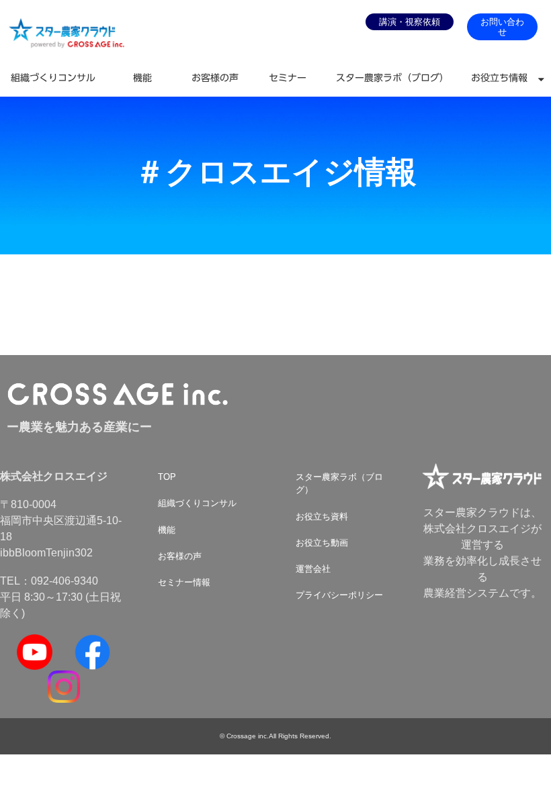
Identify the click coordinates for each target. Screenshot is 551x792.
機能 (142, 78)
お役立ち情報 (499, 78)
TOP (167, 477)
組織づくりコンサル (53, 78)
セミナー (287, 78)
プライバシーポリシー (339, 595)
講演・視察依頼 (409, 22)
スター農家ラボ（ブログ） (392, 78)
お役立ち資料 (322, 516)
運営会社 (313, 569)
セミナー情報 (184, 582)
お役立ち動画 (322, 543)
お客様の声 (215, 78)
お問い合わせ (502, 27)
